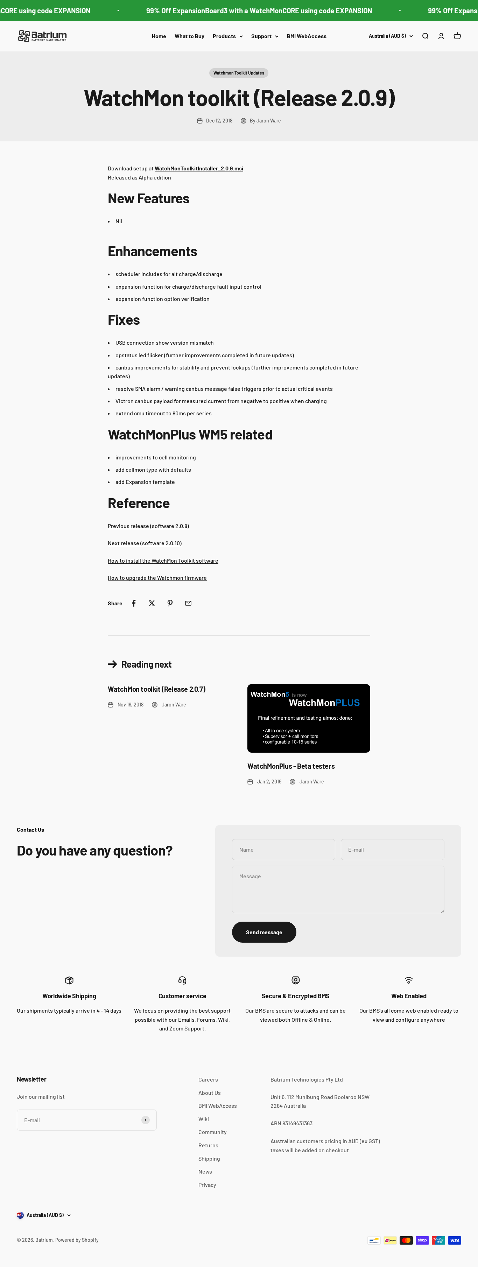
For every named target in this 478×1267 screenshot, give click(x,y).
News (205, 1171)
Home (159, 36)
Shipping (209, 1158)
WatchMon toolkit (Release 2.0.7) (156, 689)
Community (212, 1131)
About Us (209, 1092)
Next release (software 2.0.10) (145, 543)
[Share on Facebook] (134, 603)
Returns (208, 1145)
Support (261, 36)
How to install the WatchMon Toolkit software (163, 560)
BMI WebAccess (306, 36)
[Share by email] (188, 603)
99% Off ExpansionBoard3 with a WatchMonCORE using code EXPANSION (253, 10)
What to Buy (189, 36)
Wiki (203, 1118)
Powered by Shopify (77, 1240)
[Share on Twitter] (152, 603)
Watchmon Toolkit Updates (238, 72)
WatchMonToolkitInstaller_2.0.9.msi (199, 168)
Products (224, 36)
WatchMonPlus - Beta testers (291, 766)
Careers (208, 1079)
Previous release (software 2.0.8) (148, 525)
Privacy (207, 1184)
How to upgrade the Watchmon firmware (157, 577)
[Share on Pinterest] (170, 603)
